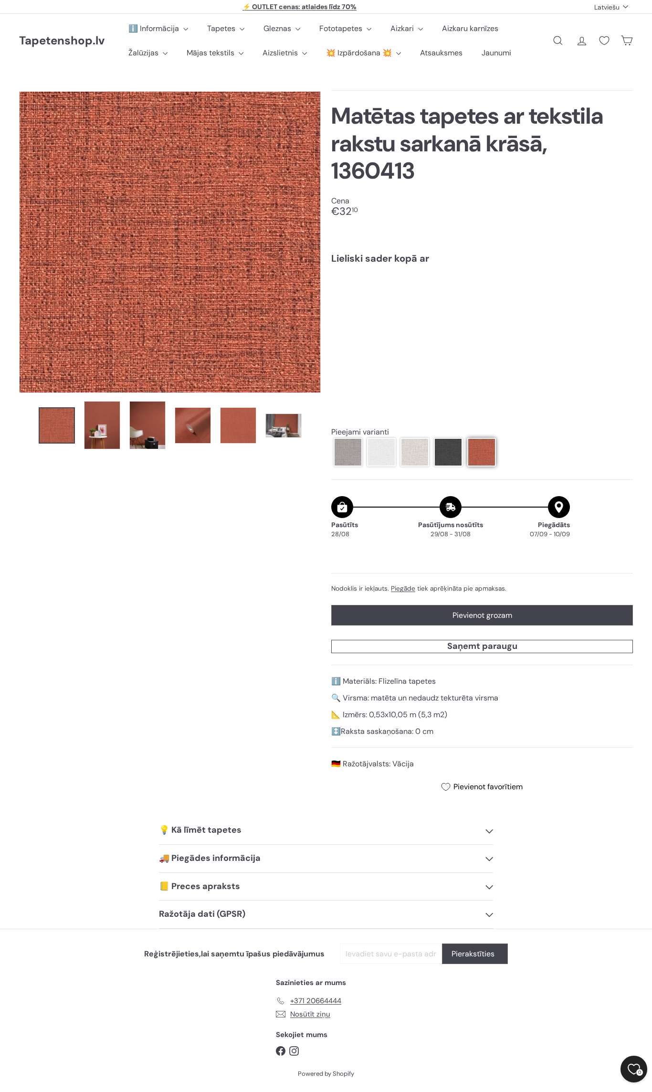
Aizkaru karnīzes (470, 28)
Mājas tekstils (211, 53)
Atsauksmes (441, 53)
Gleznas (278, 28)
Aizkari (403, 28)
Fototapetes (341, 28)
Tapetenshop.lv (62, 41)
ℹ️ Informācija (154, 28)
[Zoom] (170, 242)
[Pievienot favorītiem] (620, 291)
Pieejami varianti (360, 431)
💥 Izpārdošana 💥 (360, 53)
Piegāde (403, 588)
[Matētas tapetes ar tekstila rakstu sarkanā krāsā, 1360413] (482, 304)
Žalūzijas (144, 53)
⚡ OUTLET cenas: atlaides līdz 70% (299, 6)
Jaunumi (496, 53)
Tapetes (222, 28)
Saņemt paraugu (482, 646)
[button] (348, 452)
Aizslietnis (281, 53)
